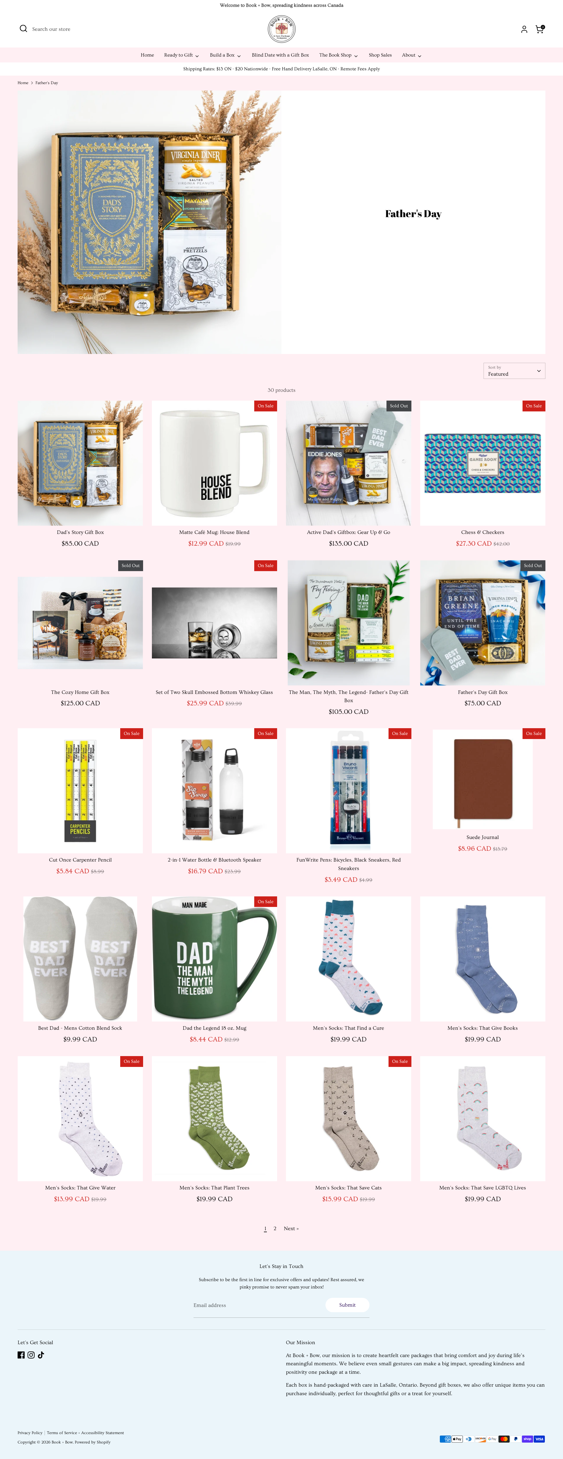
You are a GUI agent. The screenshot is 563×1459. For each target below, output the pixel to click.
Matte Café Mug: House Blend (214, 532)
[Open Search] (23, 28)
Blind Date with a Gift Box (280, 55)
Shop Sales (380, 55)
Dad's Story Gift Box (80, 532)
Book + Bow (62, 1442)
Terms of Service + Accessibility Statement (85, 1433)
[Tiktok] (41, 1354)
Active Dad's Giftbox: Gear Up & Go (348, 532)
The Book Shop (336, 55)
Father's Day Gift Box (483, 692)
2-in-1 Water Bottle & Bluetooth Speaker (214, 860)
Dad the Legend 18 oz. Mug (214, 1028)
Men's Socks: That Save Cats (348, 1188)
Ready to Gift (179, 55)
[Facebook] (21, 1354)
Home (147, 55)
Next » (291, 1228)
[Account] (524, 29)
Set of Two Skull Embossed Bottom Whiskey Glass (214, 692)
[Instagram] (31, 1354)
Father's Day (46, 83)
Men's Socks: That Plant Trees (214, 1188)
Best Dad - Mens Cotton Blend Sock (80, 1028)
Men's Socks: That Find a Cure (348, 1028)
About (409, 55)
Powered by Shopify (93, 1442)
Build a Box (223, 55)
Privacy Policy (30, 1433)
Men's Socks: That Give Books (482, 1028)
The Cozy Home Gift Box (80, 692)
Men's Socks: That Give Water (80, 1188)
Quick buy (80, 516)
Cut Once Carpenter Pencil (80, 860)
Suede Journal (483, 837)
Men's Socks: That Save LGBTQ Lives (482, 1188)
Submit (347, 1305)
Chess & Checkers (482, 532)
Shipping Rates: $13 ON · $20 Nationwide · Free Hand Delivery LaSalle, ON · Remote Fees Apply (281, 68)
